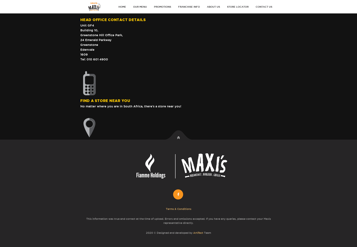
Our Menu (140, 6)
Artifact (198, 232)
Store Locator (238, 6)
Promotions (162, 6)
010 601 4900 (97, 59)
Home (122, 6)
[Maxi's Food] (95, 6)
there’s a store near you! (162, 106)
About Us (213, 6)
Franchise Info (189, 6)
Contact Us (264, 6)
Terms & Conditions (178, 208)
